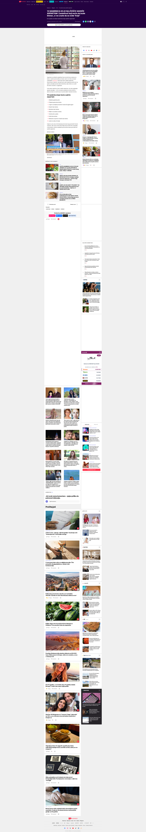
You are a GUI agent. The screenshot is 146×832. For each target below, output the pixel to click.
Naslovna (48, 7)
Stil (57, 7)
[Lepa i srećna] (72, 823)
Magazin (53, 7)
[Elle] (61, 823)
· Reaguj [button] (87, 76)
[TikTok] (94, 50)
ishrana (62, 209)
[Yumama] (86, 823)
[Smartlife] (77, 823)
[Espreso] (57, 823)
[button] (78, 21)
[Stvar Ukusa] (92, 823)
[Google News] (96, 50)
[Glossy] (68, 823)
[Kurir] (53, 823)
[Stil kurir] (64, 823)
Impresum (59, 825)
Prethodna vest (52, 204)
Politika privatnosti (89, 825)
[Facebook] (84, 50)
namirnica (55, 80)
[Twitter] (89, 50)
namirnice (57, 209)
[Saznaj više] (99, 280)
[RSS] (99, 50)
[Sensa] (81, 823)
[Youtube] (91, 50)
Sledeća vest (73, 204)
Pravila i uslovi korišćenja (69, 825)
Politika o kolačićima (78, 825)
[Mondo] (22, 1)
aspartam (48, 209)
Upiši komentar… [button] (53, 501)
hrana (52, 209)
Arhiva (84, 825)
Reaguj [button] (48, 219)
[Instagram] (86, 50)
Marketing (55, 825)
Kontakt (63, 825)
